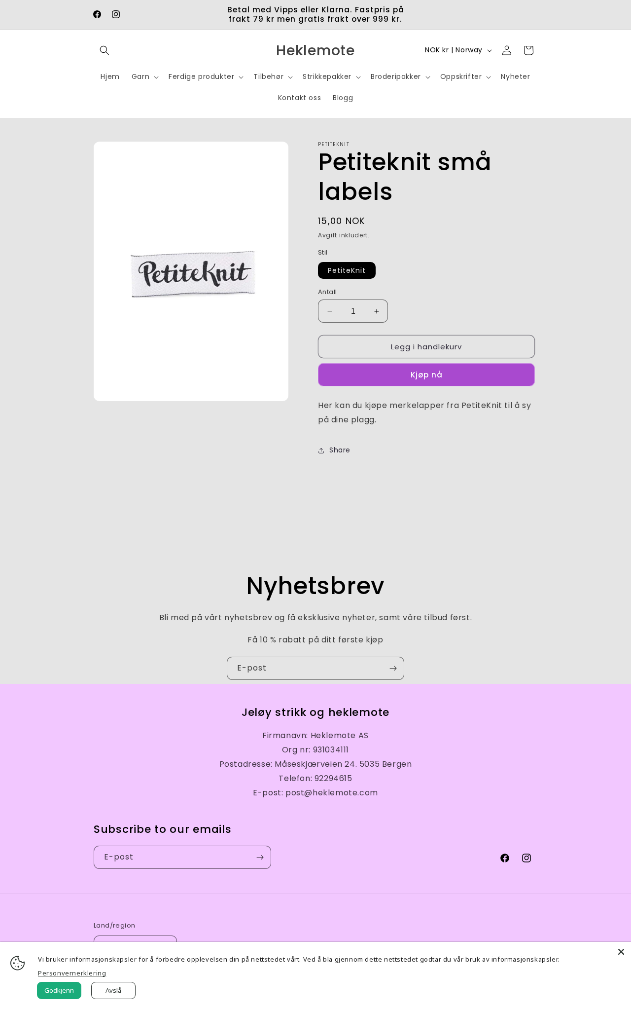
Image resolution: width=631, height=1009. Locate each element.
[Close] (621, 952)
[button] (104, 50)
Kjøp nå (427, 375)
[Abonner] (393, 668)
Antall (327, 292)
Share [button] (340, 450)
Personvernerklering (72, 973)
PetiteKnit (347, 270)
